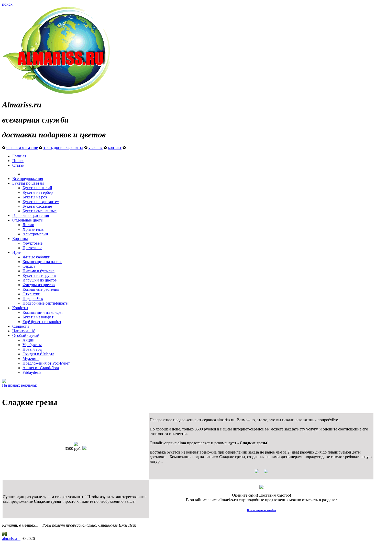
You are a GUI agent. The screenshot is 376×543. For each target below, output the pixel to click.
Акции (29, 340)
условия (96, 147)
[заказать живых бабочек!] (4, 381)
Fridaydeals (32, 372)
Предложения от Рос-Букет (46, 363)
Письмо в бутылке (38, 271)
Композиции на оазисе (42, 261)
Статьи (18, 165)
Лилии (28, 225)
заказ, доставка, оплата (63, 147)
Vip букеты (32, 345)
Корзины (20, 238)
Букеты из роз (35, 197)
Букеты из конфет (38, 317)
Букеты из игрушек (39, 275)
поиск (7, 4)
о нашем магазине (22, 147)
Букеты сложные (37, 206)
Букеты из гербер (38, 192)
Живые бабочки (36, 257)
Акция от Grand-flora (41, 368)
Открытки (31, 294)
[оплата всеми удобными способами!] (261, 487)
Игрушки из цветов (40, 280)
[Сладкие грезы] (76, 444)
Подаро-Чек (33, 298)
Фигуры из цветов (39, 285)
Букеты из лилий (37, 188)
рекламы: (29, 385)
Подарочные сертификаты (46, 303)
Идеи (16, 252)
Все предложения (27, 178)
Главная (19, 156)
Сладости (20, 326)
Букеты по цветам (28, 183)
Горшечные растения (30, 215)
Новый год (32, 349)
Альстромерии (35, 234)
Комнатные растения (41, 289)
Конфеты (20, 308)
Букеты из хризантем (41, 201)
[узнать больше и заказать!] (261, 473)
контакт (114, 147)
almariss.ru (11, 538)
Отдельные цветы (27, 220)
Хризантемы (34, 229)
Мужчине (31, 358)
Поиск (18, 160)
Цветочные (32, 248)
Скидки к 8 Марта (38, 354)
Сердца (29, 266)
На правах (11, 385)
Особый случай (25, 335)
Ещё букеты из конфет (42, 321)
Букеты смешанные (40, 211)
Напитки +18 (23, 331)
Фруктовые (32, 243)
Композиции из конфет (43, 312)
